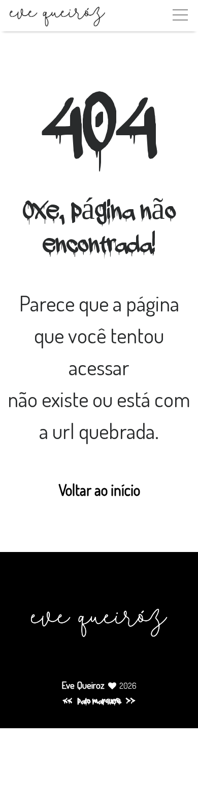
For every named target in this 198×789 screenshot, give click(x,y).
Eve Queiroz (83, 685)
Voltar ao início (99, 489)
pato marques (99, 701)
